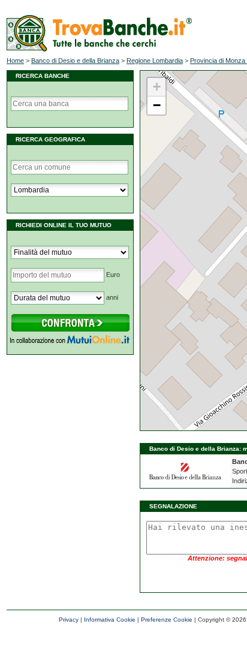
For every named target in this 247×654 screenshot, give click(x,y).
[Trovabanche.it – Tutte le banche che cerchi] (99, 49)
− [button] (157, 105)
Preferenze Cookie (166, 619)
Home (15, 60)
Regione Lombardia (154, 60)
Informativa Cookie (109, 619)
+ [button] (157, 86)
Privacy (69, 619)
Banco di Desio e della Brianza (75, 60)
